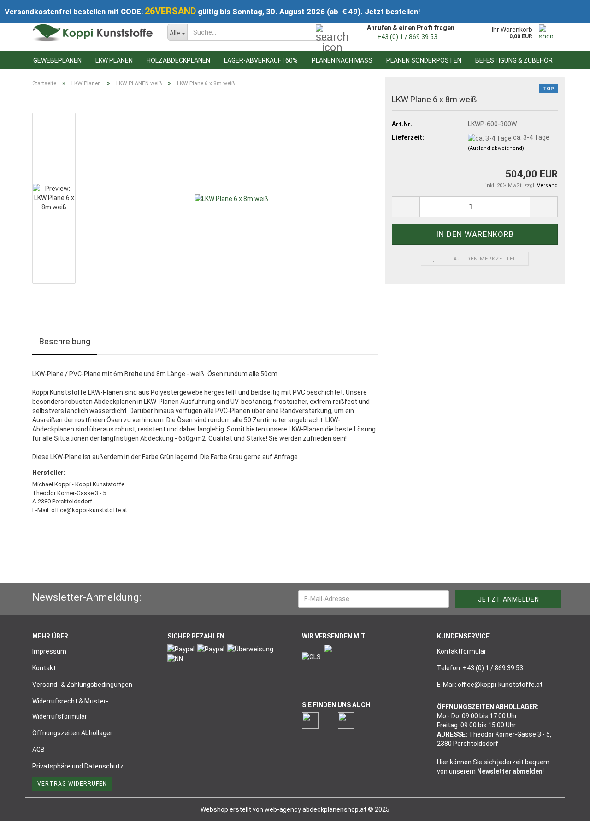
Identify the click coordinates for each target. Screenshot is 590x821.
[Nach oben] (564, 807)
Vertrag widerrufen (72, 783)
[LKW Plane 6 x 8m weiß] (232, 197)
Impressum (49, 651)
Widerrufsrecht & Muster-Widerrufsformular (70, 708)
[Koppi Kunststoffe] (92, 32)
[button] (405, 206)
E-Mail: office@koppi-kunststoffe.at (490, 684)
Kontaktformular (461, 651)
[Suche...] (324, 32)
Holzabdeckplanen (178, 60)
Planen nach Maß (342, 60)
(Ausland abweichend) (496, 148)
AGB (38, 749)
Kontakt (44, 668)
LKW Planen (114, 60)
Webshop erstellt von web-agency (251, 809)
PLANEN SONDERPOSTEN (423, 60)
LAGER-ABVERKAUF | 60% (261, 60)
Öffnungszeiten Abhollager (72, 733)
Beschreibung (64, 341)
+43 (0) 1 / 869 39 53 (407, 37)
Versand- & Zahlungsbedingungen (82, 684)
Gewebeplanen (57, 60)
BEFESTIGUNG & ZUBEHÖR (514, 60)
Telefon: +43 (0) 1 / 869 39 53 (480, 668)
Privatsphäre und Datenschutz (78, 766)
